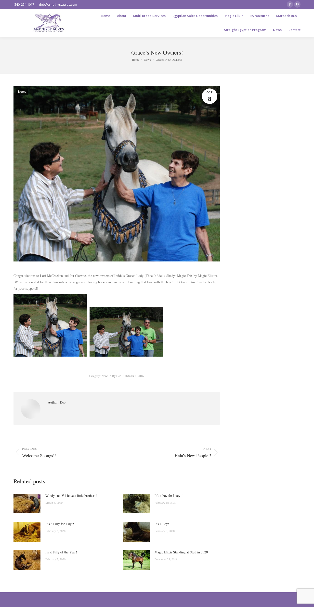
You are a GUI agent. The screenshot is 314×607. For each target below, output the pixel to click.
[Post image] (26, 503)
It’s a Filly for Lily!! (59, 523)
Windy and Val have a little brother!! (71, 495)
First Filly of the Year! (61, 552)
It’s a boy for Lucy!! (169, 495)
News (22, 91)
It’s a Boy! (162, 523)
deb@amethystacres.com (58, 4)
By (116, 376)
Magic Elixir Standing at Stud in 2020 (181, 552)
